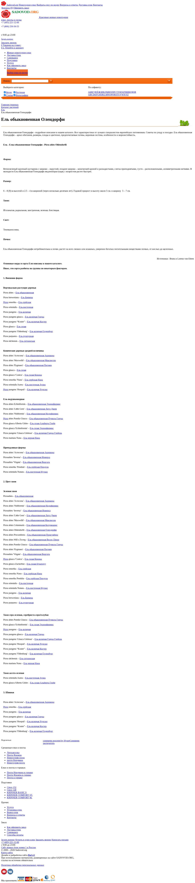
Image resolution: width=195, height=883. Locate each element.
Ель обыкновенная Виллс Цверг (43, 539)
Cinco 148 (11, 790)
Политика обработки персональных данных (22, 865)
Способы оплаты (15, 835)
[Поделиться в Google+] (32, 740)
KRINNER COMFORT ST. (20, 795)
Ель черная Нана (32, 438)
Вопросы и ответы (69, 5)
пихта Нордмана (15, 760)
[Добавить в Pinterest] (40, 740)
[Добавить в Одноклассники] (23, 740)
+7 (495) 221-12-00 (10, 22)
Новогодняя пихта (16, 763)
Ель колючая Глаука (34, 317)
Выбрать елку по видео (48, 5)
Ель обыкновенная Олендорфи (42, 530)
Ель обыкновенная (25, 292)
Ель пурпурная (26, 336)
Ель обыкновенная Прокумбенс (42, 535)
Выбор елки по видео (17, 72)
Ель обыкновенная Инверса (36, 457)
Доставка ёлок (14, 55)
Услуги (10, 63)
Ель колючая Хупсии (37, 389)
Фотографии (22, 95)
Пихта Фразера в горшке (19, 775)
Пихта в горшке (14, 777)
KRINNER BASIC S (17, 792)
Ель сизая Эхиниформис (42, 428)
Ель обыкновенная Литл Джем (42, 409)
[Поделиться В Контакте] (19, 740)
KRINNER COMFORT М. (19, 797)
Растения (20, 92)
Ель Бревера (27, 297)
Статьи (9, 95)
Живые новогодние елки (19, 52)
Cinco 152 (11, 787)
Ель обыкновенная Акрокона (40, 355)
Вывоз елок (12, 812)
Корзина (7, 8)
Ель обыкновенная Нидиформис (42, 414)
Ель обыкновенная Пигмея (38, 365)
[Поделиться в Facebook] (14, 740)
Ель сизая (21, 326)
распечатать (49, 743)
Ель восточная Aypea (35, 384)
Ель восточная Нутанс (37, 472)
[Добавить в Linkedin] (36, 740)
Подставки (12, 60)
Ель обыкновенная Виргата (36, 462)
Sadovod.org (12, 5)
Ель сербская (24, 302)
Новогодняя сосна (16, 757)
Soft (31, 855)
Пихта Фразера (14, 755)
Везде (9, 92)
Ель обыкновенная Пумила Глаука (46, 418)
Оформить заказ (21, 8)
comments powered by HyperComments (61, 741)
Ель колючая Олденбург (41, 331)
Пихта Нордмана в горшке (20, 772)
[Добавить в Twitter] (27, 740)
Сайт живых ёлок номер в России (18, 847)
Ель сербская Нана (34, 380)
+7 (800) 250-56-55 (10, 26)
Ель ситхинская (27, 341)
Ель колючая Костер (37, 321)
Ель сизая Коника (33, 375)
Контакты (98, 5)
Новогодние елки (27, 5)
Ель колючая (25, 312)
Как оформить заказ (16, 65)
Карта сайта (7, 852)
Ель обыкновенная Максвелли (41, 360)
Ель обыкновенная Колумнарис (42, 525)
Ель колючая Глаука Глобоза (48, 433)
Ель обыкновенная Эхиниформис (44, 404)
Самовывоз (12, 58)
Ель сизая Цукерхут (36, 564)
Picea (5, 302)
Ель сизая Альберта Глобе (42, 423)
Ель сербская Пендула (38, 467)
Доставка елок (86, 5)
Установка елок (14, 810)
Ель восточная (26, 307)
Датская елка (13, 752)
